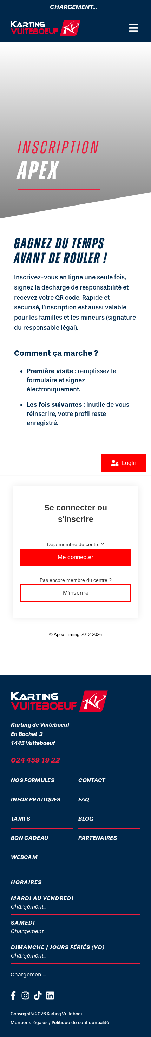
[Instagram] (25, 995)
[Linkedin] (50, 995)
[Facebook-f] (13, 995)
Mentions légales (29, 1022)
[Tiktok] (38, 995)
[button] (133, 28)
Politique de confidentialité (80, 1022)
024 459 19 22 (35, 760)
